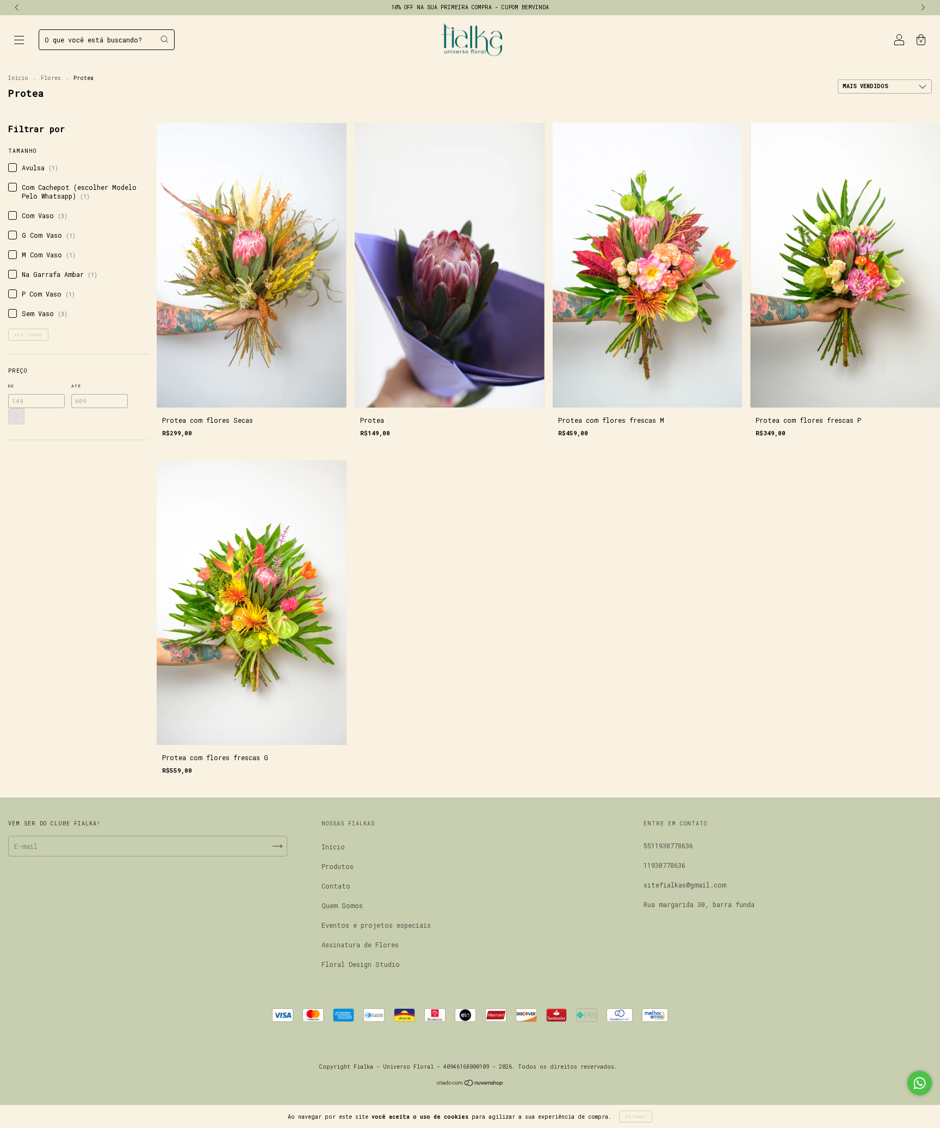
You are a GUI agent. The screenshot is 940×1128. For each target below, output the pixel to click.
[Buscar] (164, 39)
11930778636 (664, 865)
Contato (335, 886)
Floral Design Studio (360, 964)
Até (76, 386)
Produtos (337, 866)
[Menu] (19, 40)
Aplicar (16, 416)
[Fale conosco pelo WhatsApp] (919, 1083)
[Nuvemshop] (470, 1084)
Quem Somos (342, 905)
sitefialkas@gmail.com (685, 884)
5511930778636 (668, 845)
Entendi (635, 1116)
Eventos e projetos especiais (376, 925)
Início (18, 78)
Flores (51, 78)
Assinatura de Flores (360, 944)
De (11, 386)
